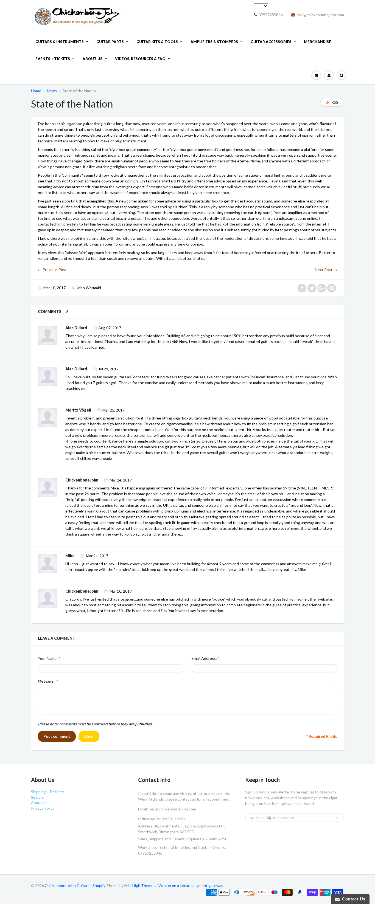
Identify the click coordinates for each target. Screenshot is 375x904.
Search (37, 797)
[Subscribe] (337, 817)
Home (36, 90)
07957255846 (271, 14)
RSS (334, 102)
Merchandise (317, 42)
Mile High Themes (139, 885)
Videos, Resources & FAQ (140, 59)
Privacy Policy (42, 808)
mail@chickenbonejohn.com (320, 14)
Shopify (99, 885)
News (52, 90)
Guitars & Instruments (59, 42)
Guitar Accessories (271, 42)
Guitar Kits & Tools (157, 42)
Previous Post (55, 269)
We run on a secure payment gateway (190, 885)
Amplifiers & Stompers (214, 42)
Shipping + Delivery (47, 791)
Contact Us (352, 899)
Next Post (323, 269)
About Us (92, 59)
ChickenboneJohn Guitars (67, 885)
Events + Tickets (52, 59)
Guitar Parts (110, 42)
